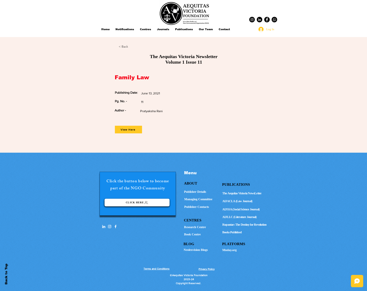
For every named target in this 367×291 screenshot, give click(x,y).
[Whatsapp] (274, 19)
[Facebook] (267, 19)
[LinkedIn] (259, 19)
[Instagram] (252, 19)
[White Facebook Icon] (115, 226)
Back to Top (6, 274)
